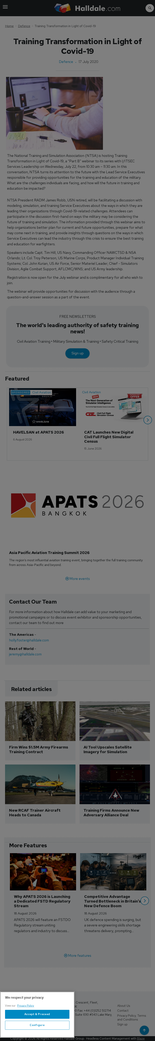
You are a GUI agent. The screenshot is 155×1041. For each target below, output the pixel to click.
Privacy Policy (25, 1005)
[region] (37, 1015)
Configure (37, 1025)
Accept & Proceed (37, 1014)
